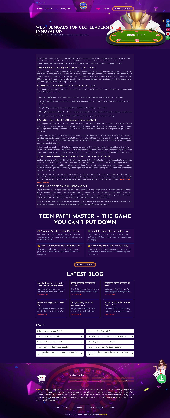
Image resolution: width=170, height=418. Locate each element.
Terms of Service (96, 407)
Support (42, 2)
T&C (56, 9)
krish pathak (102, 381)
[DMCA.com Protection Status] (103, 414)
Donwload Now (123, 9)
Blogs (98, 9)
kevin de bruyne (79, 381)
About (68, 407)
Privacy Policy (65, 9)
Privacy (112, 407)
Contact (106, 9)
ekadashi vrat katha (124, 381)
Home (39, 9)
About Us (48, 9)
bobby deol (102, 378)
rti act (79, 378)
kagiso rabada (124, 378)
